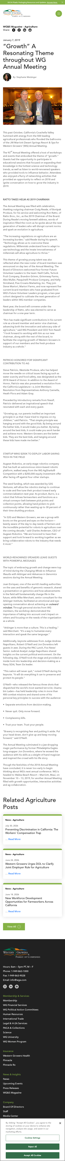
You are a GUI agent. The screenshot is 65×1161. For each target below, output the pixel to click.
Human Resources (13, 1014)
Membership (10, 1000)
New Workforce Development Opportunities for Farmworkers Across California (29, 901)
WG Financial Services (15, 1005)
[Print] (30, 30)
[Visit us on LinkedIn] (11, 987)
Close (62, 2)
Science (7, 1032)
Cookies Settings (32, 1138)
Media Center (10, 1116)
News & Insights (12, 1074)
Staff (5, 1111)
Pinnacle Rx (9, 1064)
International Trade (13, 1018)
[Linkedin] (24, 30)
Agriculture (30, 26)
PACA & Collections (14, 1027)
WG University (11, 1037)
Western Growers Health (16, 1055)
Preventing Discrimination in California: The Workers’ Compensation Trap (31, 831)
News (8, 820)
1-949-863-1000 (19, 971)
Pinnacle (7, 1060)
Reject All (32, 1146)
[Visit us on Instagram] (5, 987)
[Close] (60, 1123)
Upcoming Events (13, 1083)
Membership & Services (16, 996)
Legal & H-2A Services (15, 1023)
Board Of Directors (13, 1106)
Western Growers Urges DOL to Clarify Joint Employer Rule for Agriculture (29, 865)
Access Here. (52, 2)
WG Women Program (14, 1041)
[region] (32, 1139)
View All (11, 926)
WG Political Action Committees (20, 1009)
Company (8, 1102)
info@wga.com (18, 980)
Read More (14, 839)
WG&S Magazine (12, 26)
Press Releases (11, 1088)
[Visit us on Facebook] (17, 987)
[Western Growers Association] (16, 17)
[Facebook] (19, 30)
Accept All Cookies (32, 1155)
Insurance (8, 1051)
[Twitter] (13, 30)
